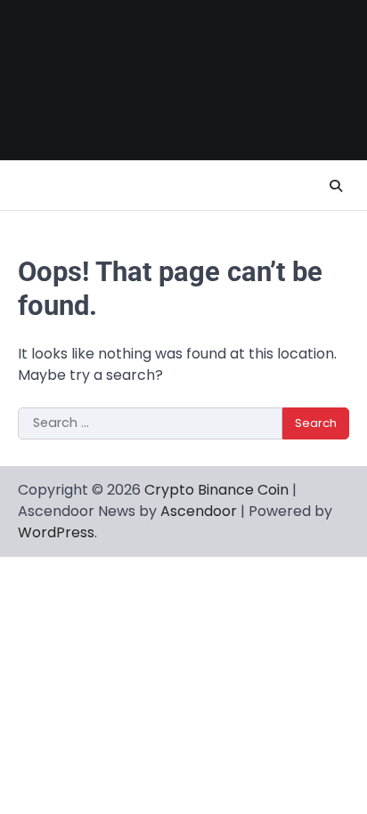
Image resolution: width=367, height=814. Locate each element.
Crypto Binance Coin (216, 490)
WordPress (56, 532)
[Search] (335, 186)
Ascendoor (198, 511)
